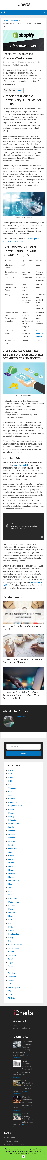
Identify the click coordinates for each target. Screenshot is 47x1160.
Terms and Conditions (15, 1144)
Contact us (10, 1138)
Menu (3, 12)
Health (11, 863)
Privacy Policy (12, 1141)
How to (11, 884)
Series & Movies (15, 945)
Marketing (12, 898)
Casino (11, 795)
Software (12, 955)
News (10, 916)
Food (10, 845)
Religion (11, 937)
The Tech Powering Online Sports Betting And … (27, 1118)
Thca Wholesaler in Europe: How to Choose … (27, 1084)
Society (11, 952)
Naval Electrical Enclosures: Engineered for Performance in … (22, 1066)
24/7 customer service (40, 333)
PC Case (12, 920)
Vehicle (11, 994)
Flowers (11, 841)
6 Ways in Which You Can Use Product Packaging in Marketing (22, 660)
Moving (11, 905)
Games (11, 852)
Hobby (11, 870)
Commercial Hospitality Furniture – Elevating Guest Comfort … (22, 1047)
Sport (10, 959)
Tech (10, 966)
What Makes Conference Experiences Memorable (27, 1101)
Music (10, 909)
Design (11, 813)
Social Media (13, 948)
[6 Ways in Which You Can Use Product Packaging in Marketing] (23, 645)
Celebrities (12, 799)
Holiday (11, 873)
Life (10, 895)
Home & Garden (15, 881)
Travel (11, 980)
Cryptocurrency (15, 806)
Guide (10, 859)
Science (11, 941)
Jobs (10, 888)
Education (12, 820)
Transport (12, 977)
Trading (11, 973)
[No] (44, 1153)
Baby (10, 774)
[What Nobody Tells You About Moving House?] (23, 612)
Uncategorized (14, 987)
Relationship (13, 934)
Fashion (11, 831)
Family (11, 827)
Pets (10, 923)
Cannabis (12, 788)
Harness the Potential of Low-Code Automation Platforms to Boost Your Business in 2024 (21, 695)
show (20, 90)
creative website (22, 465)
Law (10, 891)
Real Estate (13, 930)
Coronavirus (13, 802)
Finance (11, 838)
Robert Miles (9, 62)
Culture (11, 809)
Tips (10, 970)
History (11, 866)
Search (23, 753)
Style (10, 962)
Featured (12, 834)
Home (11, 877)
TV (9, 984)
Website (12, 998)
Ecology (11, 816)
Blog (10, 781)
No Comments (21, 65)
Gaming (11, 856)
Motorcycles (13, 902)
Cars (10, 791)
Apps (10, 770)
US (9, 991)
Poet (10, 927)
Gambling (12, 848)
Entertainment (14, 824)
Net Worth (12, 913)
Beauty (11, 777)
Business (6, 65)
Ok (24, 1156)
